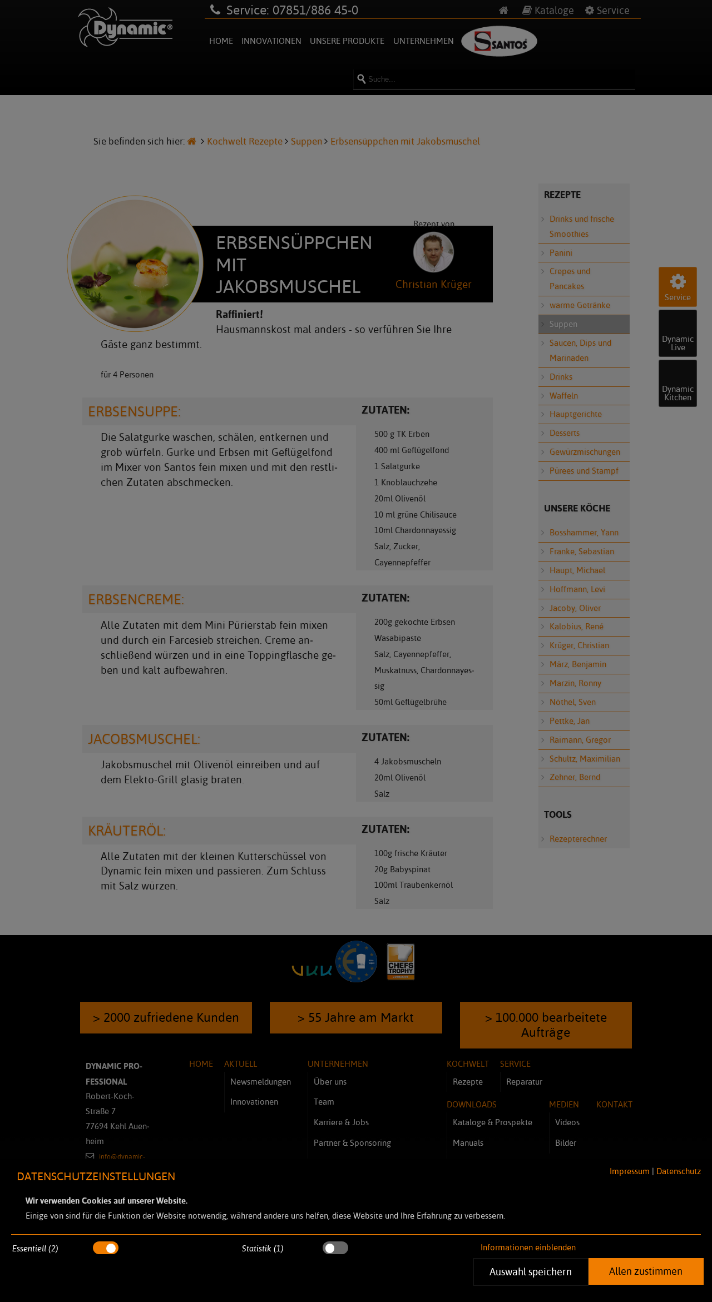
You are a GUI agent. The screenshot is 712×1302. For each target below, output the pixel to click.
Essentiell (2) (35, 1248)
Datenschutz (678, 1171)
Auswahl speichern (531, 1271)
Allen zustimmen (646, 1271)
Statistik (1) (263, 1248)
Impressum (630, 1171)
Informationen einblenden (528, 1247)
